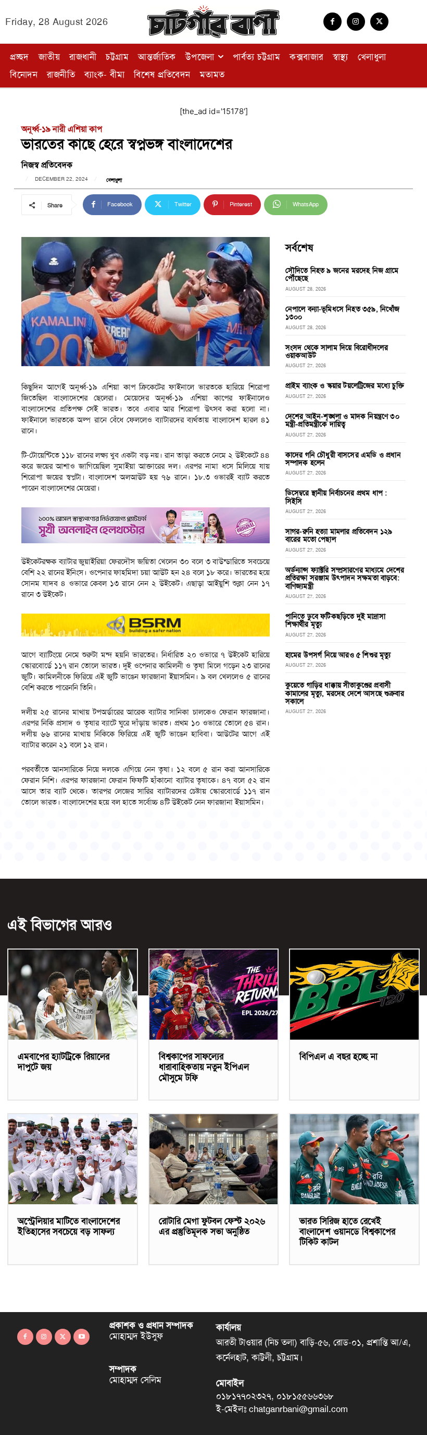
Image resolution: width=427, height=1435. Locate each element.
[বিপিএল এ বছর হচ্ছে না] (354, 995)
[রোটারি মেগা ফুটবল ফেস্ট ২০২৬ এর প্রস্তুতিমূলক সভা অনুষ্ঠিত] (213, 1159)
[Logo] (213, 21)
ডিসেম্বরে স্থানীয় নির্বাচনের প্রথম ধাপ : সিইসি (336, 496)
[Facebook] (332, 22)
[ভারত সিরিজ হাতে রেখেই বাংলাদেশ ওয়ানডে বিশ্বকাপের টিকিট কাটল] (354, 1159)
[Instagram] (356, 22)
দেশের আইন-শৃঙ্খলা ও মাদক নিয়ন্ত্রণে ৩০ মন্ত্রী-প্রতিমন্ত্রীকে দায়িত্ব (342, 420)
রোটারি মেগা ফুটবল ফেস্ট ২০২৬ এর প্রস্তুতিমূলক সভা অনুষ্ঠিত (212, 1226)
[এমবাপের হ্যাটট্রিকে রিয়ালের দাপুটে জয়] (72, 995)
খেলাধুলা (114, 180)
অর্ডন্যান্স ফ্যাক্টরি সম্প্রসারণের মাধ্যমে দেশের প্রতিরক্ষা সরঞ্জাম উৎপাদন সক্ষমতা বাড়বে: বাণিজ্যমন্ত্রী (345, 578)
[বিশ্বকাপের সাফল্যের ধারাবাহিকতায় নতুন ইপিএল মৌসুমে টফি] (213, 995)
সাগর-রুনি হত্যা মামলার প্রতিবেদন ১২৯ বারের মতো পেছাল (339, 535)
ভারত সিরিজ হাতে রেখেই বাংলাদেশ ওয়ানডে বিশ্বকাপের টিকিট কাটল (347, 1231)
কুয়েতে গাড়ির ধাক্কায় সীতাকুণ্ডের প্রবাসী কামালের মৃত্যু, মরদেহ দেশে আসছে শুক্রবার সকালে (344, 693)
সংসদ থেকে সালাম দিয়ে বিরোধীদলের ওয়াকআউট (336, 351)
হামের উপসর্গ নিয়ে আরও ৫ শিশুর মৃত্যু (338, 654)
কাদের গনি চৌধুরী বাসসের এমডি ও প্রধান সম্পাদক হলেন (343, 458)
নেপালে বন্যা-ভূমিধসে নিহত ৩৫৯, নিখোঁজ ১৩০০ (342, 312)
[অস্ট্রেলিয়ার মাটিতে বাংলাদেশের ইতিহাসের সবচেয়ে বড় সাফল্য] (72, 1159)
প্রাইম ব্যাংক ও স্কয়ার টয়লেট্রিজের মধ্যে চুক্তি (344, 385)
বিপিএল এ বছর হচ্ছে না (338, 1056)
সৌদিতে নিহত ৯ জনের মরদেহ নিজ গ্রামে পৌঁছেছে (342, 274)
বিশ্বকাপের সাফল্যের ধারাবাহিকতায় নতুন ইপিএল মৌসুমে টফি (204, 1067)
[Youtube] (81, 1337)
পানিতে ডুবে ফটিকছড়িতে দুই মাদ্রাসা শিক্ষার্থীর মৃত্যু (335, 620)
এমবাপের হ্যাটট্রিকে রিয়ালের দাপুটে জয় (63, 1061)
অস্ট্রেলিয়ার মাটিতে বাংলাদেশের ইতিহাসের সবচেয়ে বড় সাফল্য (69, 1226)
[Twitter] (379, 22)
